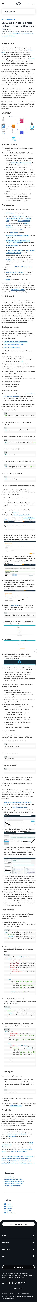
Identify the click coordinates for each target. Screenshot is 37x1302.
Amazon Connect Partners (19, 1151)
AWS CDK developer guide (12, 347)
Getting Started (9, 1177)
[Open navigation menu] (3, 3)
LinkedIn (9, 1208)
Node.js (8, 279)
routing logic (12, 1136)
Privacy (4, 1293)
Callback (26, 1156)
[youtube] (19, 1283)
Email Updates (11, 1213)
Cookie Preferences (23, 1293)
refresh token (15, 605)
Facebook (9, 1206)
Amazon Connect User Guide (13, 1179)
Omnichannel (5, 1161)
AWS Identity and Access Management (17, 235)
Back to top (17, 1288)
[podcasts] (22, 1283)
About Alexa (5, 1147)
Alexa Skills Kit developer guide (13, 344)
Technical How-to (12, 1163)
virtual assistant (23, 1163)
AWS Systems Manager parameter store (18, 240)
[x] (3, 1283)
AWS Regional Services (18, 289)
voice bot (32, 1163)
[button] (9, 11)
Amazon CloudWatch (12, 245)
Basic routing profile (24, 220)
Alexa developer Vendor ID (21, 515)
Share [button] (13, 36)
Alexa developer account (15, 250)
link (22, 361)
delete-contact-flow (16, 1105)
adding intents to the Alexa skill (17, 1134)
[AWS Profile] (33, 3)
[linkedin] (9, 1283)
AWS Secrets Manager (15, 242)
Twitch (8, 1211)
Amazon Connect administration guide (16, 341)
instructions (9, 228)
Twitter (8, 1204)
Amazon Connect (18, 216)
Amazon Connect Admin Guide (14, 1181)
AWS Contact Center (8, 19)
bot (22, 1156)
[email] (25, 1283)
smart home (23, 1161)
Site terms (12, 1293)
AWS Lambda (14, 232)
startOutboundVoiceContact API (21, 163)
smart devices (14, 1161)
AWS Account (10, 213)
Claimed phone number (13, 218)
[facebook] (6, 1283)
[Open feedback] (35, 651)
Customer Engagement (13, 1158)
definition (16, 513)
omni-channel (25, 1158)
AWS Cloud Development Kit (23, 267)
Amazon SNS (18, 230)
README (8, 260)
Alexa (7, 1156)
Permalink (4, 36)
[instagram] (12, 1283)
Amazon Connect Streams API (13, 1183)
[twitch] (16, 1283)
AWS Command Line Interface (15, 272)
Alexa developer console (19, 807)
